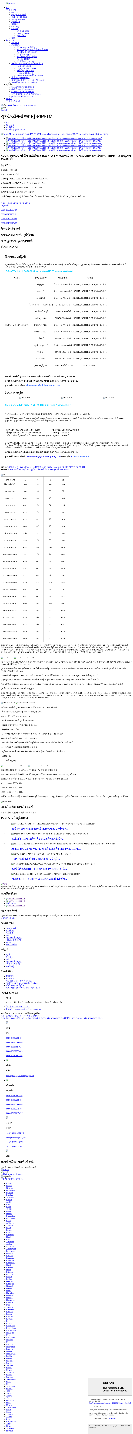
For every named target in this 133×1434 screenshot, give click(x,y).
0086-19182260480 (9, 219)
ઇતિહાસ (14, 12)
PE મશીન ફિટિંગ (24, 59)
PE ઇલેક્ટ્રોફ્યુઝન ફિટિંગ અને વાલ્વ (32, 49)
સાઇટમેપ (18, 1016)
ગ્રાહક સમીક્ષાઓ (18, 14)
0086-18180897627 (21, 105)
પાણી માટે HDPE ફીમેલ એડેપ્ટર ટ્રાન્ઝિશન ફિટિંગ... (37, 838)
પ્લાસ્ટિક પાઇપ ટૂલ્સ (25, 73)
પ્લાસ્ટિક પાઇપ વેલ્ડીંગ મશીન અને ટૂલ (27, 63)
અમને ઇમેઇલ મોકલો (9, 203)
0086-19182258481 (9, 214)
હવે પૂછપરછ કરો (8, 918)
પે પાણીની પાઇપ (39, 1018)
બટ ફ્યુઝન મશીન (24, 66)
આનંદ (20, 1174)
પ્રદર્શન (14, 24)
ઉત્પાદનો (10, 40)
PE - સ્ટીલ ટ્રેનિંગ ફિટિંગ (27, 56)
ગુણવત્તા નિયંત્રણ (19, 17)
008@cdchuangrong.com (16, 1137)
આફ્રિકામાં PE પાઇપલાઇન (22, 87)
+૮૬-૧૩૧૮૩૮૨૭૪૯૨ (15, 1133)
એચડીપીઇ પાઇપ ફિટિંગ (11, 1018)
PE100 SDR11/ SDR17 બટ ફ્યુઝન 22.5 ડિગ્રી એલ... (39, 879)
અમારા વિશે (11, 10)
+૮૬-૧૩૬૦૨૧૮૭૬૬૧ (15, 1142)
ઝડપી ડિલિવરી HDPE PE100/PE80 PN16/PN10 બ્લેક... (39, 869)
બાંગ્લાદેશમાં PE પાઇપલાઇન (22, 92)
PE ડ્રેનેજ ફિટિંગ (24, 54)
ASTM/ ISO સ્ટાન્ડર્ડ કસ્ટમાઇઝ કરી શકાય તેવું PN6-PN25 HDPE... (46, 848)
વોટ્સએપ (5, 205)
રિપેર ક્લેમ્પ (26, 1018)
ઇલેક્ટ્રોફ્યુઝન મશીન (26, 68)
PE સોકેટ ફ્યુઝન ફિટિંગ (27, 52)
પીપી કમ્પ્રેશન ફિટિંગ (20, 77)
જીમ (10, 1174)
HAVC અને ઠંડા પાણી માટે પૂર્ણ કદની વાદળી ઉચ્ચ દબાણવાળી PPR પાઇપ (38, 469)
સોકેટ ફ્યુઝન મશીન (25, 70)
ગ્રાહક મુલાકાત (18, 19)
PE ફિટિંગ (15, 45)
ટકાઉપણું (15, 26)
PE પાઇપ (15, 42)
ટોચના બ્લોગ (11, 944)
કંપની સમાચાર (23, 31)
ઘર (7, 7)
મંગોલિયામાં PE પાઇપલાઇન (22, 89)
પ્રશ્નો (13, 38)
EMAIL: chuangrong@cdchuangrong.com (23, 1009)
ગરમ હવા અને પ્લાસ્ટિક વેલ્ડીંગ (30, 75)
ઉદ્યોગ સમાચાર (24, 33)
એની (14, 1174)
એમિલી (4, 1174)
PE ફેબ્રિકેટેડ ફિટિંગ (25, 61)
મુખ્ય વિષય (21, 35)
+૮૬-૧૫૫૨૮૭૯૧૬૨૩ (15, 1146)
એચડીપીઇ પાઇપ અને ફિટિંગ (59, 1018)
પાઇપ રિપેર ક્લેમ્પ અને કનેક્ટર (24, 82)
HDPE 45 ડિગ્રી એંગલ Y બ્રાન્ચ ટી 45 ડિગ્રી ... (35, 859)
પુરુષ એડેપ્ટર (77, 1018)
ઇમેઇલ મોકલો (24, 203)
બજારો (9, 99)
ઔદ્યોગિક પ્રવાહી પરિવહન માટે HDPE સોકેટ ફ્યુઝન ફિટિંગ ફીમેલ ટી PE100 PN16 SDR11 (46, 467)
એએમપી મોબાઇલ (31, 1016)
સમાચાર (14, 28)
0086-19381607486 (9, 210)
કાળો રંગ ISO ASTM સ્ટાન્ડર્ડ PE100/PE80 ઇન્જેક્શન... (39, 828)
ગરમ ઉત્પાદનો (7, 1016)
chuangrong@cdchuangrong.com (44, 456)
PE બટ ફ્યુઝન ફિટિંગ (26, 47)
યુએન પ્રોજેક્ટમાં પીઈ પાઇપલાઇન (26, 94)
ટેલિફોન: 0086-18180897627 (18, 1007)
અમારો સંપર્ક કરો (13, 101)
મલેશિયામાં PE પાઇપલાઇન (22, 96)
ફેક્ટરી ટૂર (15, 21)
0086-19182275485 (9, 223)
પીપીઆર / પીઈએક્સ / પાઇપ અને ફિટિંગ (28, 80)
